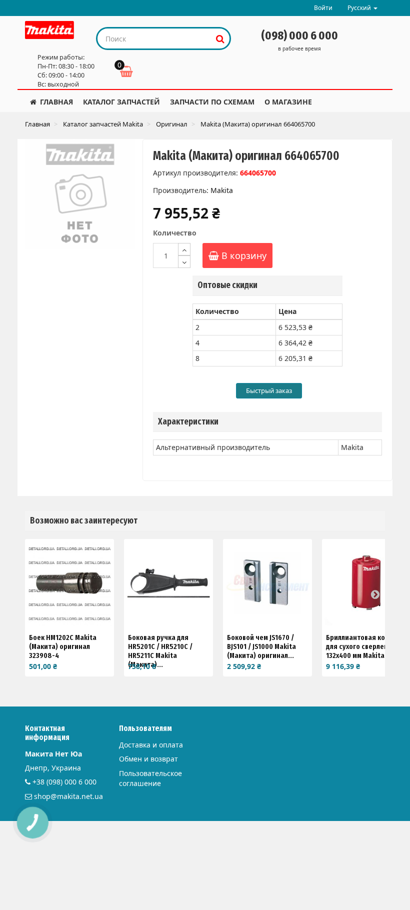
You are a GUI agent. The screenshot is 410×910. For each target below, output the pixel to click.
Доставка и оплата (151, 745)
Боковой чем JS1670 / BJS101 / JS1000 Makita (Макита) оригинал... (261, 646)
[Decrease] (184, 262)
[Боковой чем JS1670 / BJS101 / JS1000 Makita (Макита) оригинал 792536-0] (267, 583)
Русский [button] (360, 8)
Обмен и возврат (148, 759)
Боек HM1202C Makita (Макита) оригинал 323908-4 (62, 646)
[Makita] (49, 30)
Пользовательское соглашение (150, 778)
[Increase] (184, 249)
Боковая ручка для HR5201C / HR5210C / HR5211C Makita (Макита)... (160, 651)
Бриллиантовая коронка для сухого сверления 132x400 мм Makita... (365, 646)
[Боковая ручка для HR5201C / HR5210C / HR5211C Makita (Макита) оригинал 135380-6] (168, 583)
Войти (323, 8)
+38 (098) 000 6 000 (64, 781)
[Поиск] (220, 38)
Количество (174, 233)
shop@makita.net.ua (68, 796)
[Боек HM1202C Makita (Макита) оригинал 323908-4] (69, 583)
